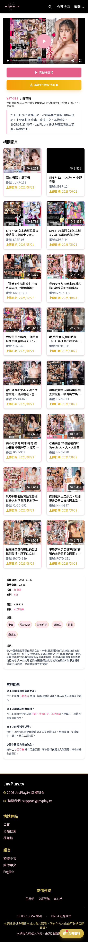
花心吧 (58, 898)
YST (16, 594)
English (8, 871)
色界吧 (30, 898)
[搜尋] (50, 6)
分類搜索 (63, 6)
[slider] (36, 60)
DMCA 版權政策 (61, 916)
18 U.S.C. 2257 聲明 (29, 916)
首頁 (6, 824)
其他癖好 (42, 624)
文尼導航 (44, 898)
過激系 (12, 634)
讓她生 (57, 624)
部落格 (8, 837)
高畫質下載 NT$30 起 (46, 85)
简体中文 (9, 864)
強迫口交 (25, 624)
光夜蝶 (17, 589)
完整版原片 (46, 72)
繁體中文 (9, 858)
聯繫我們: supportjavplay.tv (30, 800)
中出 (10, 624)
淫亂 (70, 624)
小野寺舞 (19, 609)
